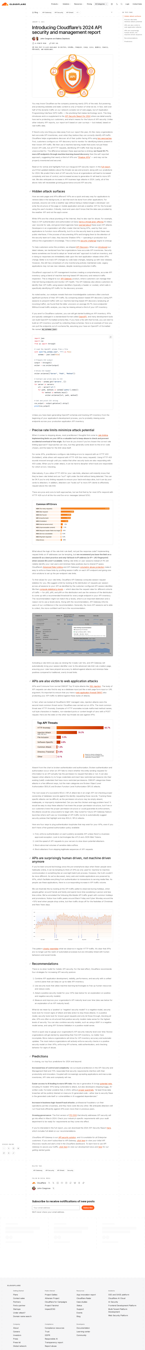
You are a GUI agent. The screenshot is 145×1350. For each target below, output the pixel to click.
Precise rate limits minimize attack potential (133, 20)
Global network (19, 1346)
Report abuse (51, 1346)
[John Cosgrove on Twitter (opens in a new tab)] (53, 1188)
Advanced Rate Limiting (53, 567)
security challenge (88, 241)
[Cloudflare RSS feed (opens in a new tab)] (49, 1183)
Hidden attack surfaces (132, 16)
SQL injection (95, 686)
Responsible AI (51, 1339)
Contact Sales (137, 4)
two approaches (105, 138)
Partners (17, 1302)
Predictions (128, 41)
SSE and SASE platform (118, 1295)
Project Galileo (51, 1295)
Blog (78, 1316)
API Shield (69, 12)
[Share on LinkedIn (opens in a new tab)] (13, 1148)
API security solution (67, 1137)
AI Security (113, 1302)
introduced (102, 247)
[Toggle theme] (117, 4)
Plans (15, 1295)
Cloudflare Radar (84, 1298)
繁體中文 (98, 47)
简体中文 (105, 47)
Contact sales (19, 1298)
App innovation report (86, 1295)
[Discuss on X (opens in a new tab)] (8, 1148)
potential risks (106, 1083)
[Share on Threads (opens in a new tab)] (8, 1153)
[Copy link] (13, 1153)
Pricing (89, 4)
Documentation (83, 1328)
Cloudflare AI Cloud (116, 1298)
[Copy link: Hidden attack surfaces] (30, 191)
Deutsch (63, 47)
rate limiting (103, 435)
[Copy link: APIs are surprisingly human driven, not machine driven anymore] (30, 858)
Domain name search (22, 1316)
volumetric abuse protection (92, 567)
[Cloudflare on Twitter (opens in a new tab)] (53, 1183)
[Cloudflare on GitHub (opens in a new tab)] (70, 1183)
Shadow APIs (84, 157)
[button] (72, 522)
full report (105, 167)
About (15, 1328)
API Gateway (46, 12)
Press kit (17, 1342)
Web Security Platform (118, 1315)
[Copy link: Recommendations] (30, 964)
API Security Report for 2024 (78, 116)
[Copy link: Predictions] (30, 1056)
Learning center (83, 1331)
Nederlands (48, 49)
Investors (17, 1335)
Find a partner (19, 1305)
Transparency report (54, 1342)
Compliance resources (54, 1328)
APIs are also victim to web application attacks (132, 26)
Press (15, 1339)
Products (54, 4)
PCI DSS (73, 1115)
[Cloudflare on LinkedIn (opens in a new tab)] (57, 1183)
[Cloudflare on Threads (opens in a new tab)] (79, 1183)
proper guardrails (86, 1090)
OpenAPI (83, 317)
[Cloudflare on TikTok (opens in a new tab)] (83, 1183)
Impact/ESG (50, 1309)
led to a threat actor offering (91, 222)
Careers (16, 1331)
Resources (78, 4)
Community (81, 1335)
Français (78, 47)
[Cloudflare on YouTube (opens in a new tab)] (62, 1183)
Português (36, 49)
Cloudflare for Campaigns (56, 1302)
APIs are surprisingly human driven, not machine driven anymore (133, 32)
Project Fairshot (52, 1305)
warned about (85, 225)
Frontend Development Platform (122, 1305)
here (109, 1128)
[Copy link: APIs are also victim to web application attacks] (30, 681)
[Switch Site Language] (111, 4)
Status (79, 1305)
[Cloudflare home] (14, 4)
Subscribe (88, 1208)
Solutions (66, 4)
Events (79, 1313)
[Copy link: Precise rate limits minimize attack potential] (30, 430)
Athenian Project (52, 1298)
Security (70, 1170)
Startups (17, 1309)
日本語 (85, 47)
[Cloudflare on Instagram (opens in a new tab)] (66, 1183)
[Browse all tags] (111, 12)
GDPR (47, 1335)
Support (80, 1309)
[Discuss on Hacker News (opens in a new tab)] (4, 1148)
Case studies (82, 1302)
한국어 (91, 47)
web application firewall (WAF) (89, 692)
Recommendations (131, 38)
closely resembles (50, 949)
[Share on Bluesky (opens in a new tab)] (18, 1148)
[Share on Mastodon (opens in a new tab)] (4, 1153)
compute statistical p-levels (51, 589)
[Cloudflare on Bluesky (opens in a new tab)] (75, 1183)
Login (127, 4)
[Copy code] (110, 337)
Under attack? (19, 1313)
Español (71, 47)
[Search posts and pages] (121, 4)
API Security (59, 12)
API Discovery (82, 247)
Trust (47, 1331)
